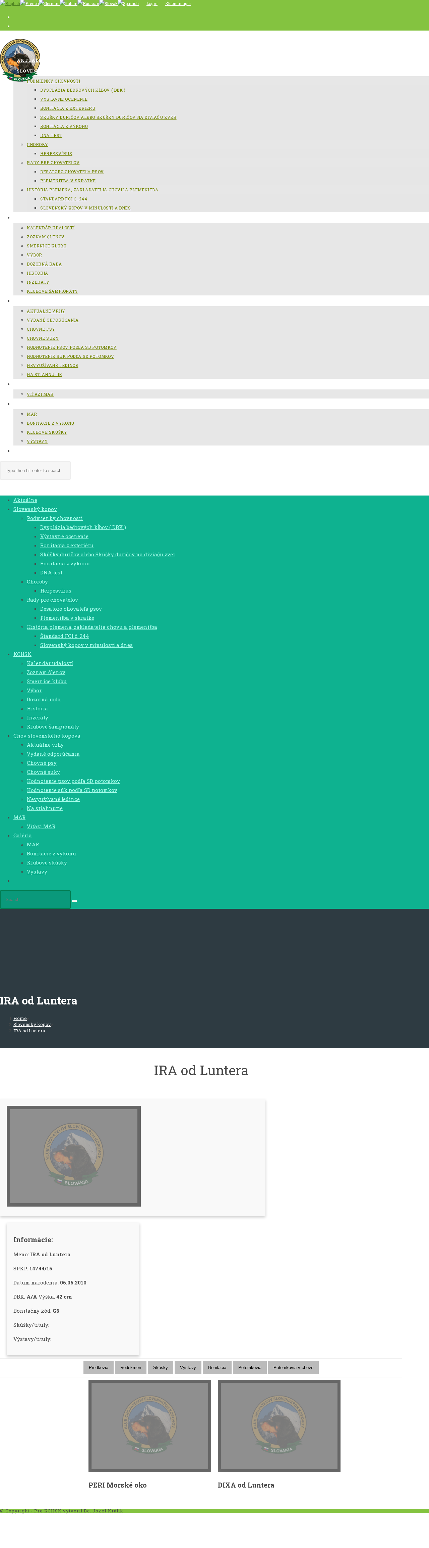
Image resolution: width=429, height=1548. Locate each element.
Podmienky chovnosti (55, 518)
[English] (10, 3)
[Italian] (68, 3)
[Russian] (88, 3)
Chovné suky (43, 771)
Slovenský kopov (35, 509)
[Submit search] (74, 901)
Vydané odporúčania (53, 753)
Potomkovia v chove (293, 1367)
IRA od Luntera (29, 1031)
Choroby (37, 581)
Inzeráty (37, 717)
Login (152, 3)
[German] (49, 3)
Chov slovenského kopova (46, 735)
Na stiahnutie (45, 808)
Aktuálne (25, 500)
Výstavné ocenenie (64, 536)
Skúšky (160, 1367)
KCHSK (22, 654)
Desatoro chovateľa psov (71, 608)
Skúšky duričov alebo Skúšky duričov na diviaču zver (107, 554)
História (37, 708)
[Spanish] (128, 3)
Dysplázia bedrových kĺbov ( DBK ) (83, 527)
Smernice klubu (47, 681)
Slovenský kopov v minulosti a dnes (86, 645)
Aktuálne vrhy (45, 744)
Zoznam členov (46, 672)
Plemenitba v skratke (67, 617)
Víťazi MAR (41, 826)
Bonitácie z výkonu (51, 853)
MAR (19, 817)
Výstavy (37, 871)
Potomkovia (249, 1367)
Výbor (34, 690)
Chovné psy (42, 762)
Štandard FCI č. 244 (64, 635)
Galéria (22, 835)
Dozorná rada (44, 699)
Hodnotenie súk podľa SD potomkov (72, 790)
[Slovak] (108, 3)
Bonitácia (217, 1367)
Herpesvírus (55, 590)
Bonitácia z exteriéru (67, 545)
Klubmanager (178, 3)
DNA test (51, 572)
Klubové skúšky (47, 862)
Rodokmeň (130, 1367)
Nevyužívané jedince (53, 799)
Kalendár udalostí (50, 663)
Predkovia (98, 1367)
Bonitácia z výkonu (65, 563)
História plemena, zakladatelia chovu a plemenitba (92, 626)
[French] (29, 3)
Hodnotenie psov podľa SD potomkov (73, 781)
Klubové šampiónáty (53, 726)
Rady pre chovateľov (52, 599)
